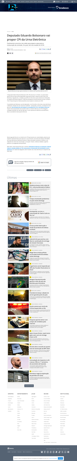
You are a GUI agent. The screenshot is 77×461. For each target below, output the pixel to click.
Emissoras (62, 402)
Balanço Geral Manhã (48, 407)
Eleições (18, 1)
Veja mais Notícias (29, 385)
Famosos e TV (20, 409)
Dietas (18, 404)
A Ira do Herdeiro (47, 398)
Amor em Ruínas (47, 400)
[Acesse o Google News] (48, 49)
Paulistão (9, 411)
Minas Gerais (34, 423)
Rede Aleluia (62, 423)
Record (35, 1)
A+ (10, 53)
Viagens (18, 425)
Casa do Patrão (46, 419)
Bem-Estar (19, 398)
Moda (18, 415)
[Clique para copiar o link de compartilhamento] (50, 49)
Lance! (9, 407)
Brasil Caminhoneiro (47, 415)
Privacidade (19, 451)
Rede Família (62, 425)
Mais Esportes (10, 409)
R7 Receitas (19, 421)
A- (12, 53)
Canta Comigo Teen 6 (48, 417)
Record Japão (62, 419)
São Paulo (33, 432)
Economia (33, 411)
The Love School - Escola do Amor (50, 442)
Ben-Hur (45, 411)
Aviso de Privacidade (53, 458)
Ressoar (61, 427)
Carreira (61, 398)
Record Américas (63, 413)
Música (18, 417)
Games (18, 413)
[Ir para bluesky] (42, 452)
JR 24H (31, 1)
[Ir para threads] (53, 452)
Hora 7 (33, 417)
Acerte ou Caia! (46, 396)
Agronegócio (34, 396)
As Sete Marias (46, 402)
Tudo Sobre (34, 438)
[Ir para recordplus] (56, 452)
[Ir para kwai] (50, 452)
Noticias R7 (9, 31)
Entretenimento (22, 394)
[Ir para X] (64, 1)
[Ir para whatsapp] (65, 452)
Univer (61, 429)
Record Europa (63, 417)
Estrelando (19, 407)
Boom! (45, 413)
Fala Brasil (46, 429)
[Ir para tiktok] (59, 452)
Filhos (18, 411)
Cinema (18, 402)
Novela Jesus (46, 436)
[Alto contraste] (8, 53)
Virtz (18, 427)
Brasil (13, 31)
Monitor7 (33, 425)
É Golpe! (33, 415)
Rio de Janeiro (34, 429)
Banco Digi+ (62, 396)
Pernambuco (34, 427)
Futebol (9, 404)
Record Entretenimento (64, 415)
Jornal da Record (47, 434)
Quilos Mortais (46, 438)
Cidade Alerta (46, 421)
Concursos (34, 407)
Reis (44, 440)
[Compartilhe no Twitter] (40, 49)
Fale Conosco (14, 451)
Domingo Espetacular (48, 425)
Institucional (64, 394)
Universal (62, 432)
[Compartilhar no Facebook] (42, 49)
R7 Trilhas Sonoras (63, 409)
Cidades (33, 404)
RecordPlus (62, 407)
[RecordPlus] (56, 1)
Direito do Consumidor (36, 409)
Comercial (62, 400)
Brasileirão (10, 398)
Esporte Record (46, 427)
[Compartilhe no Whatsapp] (46, 49)
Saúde (33, 434)
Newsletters (62, 404)
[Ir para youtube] (68, 452)
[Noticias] (38, 7)
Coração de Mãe (47, 423)
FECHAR (60, 458)
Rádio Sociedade (63, 411)
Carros (33, 402)
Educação (33, 413)
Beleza (18, 396)
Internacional (34, 421)
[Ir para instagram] (65, 1)
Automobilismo (11, 396)
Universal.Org (62, 434)
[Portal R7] (3, 1)
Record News (40, 1)
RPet (18, 423)
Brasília (14, 1)
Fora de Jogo (10, 402)
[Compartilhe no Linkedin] (44, 49)
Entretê (23, 1)
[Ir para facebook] (62, 1)
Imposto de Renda (35, 419)
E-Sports (9, 400)
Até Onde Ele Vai (47, 404)
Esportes (27, 1)
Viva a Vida (19, 429)
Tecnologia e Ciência (35, 436)
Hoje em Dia (46, 432)
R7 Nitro (18, 419)
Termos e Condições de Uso (27, 451)
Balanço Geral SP (47, 409)
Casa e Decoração (20, 400)
